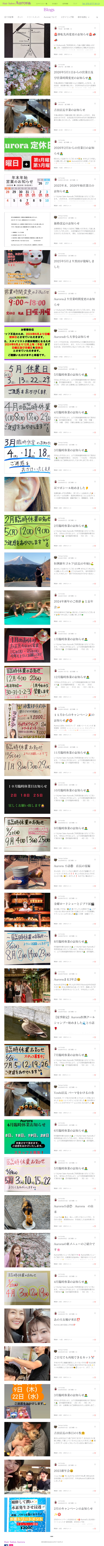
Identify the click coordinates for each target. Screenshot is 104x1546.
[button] (97, 17)
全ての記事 (8, 17)
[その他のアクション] (95, 28)
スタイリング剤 (67, 17)
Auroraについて (50, 17)
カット (20, 17)
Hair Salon (16, 3)
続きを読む (82, 17)
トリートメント (33, 17)
